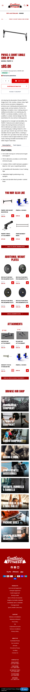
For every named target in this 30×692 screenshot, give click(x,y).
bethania (15, 678)
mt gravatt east (15, 670)
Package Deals (15, 605)
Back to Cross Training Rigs (16, 246)
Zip (15, 624)
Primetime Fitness (15, 648)
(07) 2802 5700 (15, 679)
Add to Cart (22, 81)
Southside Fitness (15, 641)
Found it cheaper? (15, 91)
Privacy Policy (15, 631)
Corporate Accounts (15, 626)
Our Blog (15, 650)
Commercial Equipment (15, 588)
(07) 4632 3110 (15, 675)
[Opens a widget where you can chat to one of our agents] (24, 689)
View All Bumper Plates (14, 314)
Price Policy (15, 621)
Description (6, 145)
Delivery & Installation (15, 617)
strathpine (15, 666)
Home (1, 19)
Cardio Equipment (15, 593)
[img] (15, 404)
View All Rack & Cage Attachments (14, 378)
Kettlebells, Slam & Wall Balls (15, 602)
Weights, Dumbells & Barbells (15, 600)
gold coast (15, 662)
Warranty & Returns (15, 619)
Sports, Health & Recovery (15, 607)
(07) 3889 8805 (15, 667)
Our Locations (15, 643)
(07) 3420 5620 (15, 671)
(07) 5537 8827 (15, 663)
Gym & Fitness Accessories (15, 598)
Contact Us (15, 653)
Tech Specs (17, 145)
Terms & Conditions (15, 629)
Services (15, 645)
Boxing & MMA (15, 595)
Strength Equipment (15, 590)
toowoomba (15, 674)
